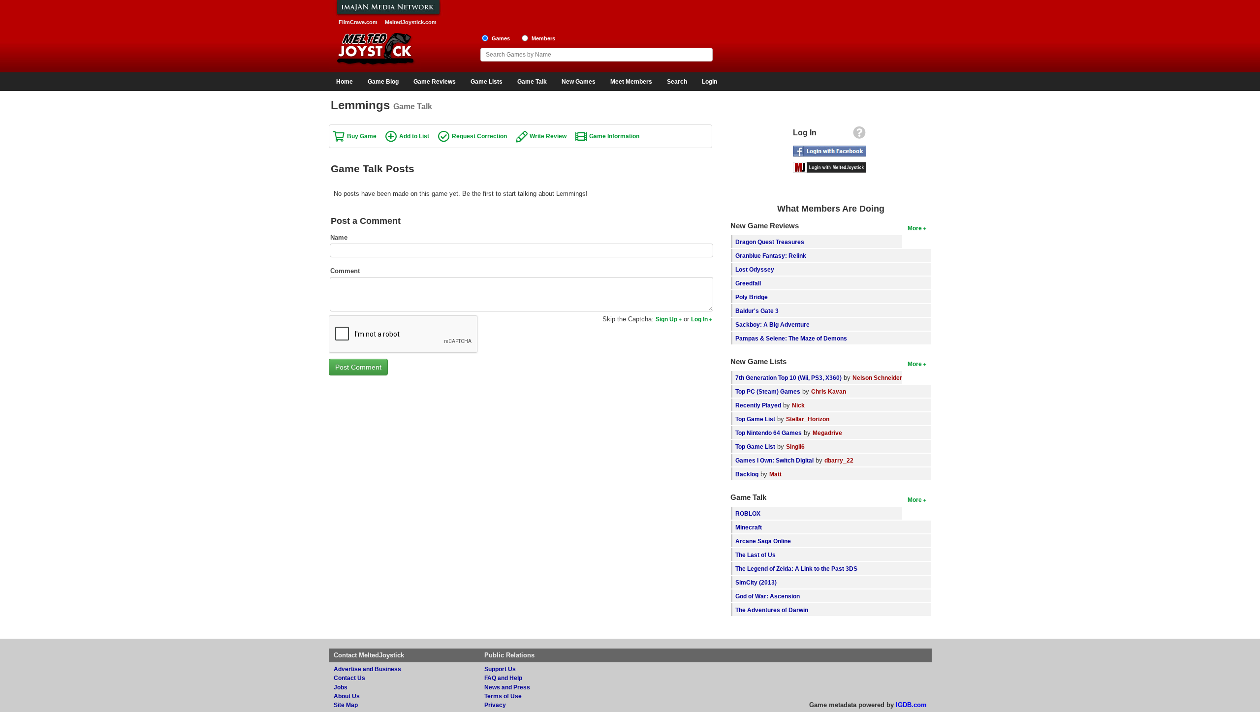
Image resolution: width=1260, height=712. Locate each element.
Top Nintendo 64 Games (768, 433)
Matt (775, 474)
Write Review (548, 136)
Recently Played (758, 405)
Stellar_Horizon (807, 419)
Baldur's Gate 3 (757, 311)
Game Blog (383, 81)
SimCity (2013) (756, 582)
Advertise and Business (367, 669)
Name (338, 237)
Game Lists (487, 81)
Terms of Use (503, 696)
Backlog (746, 474)
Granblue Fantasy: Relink (770, 255)
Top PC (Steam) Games (767, 391)
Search (677, 81)
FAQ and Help (503, 678)
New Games (579, 81)
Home (344, 81)
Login (709, 81)
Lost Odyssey (754, 269)
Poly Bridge (751, 297)
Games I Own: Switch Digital (774, 460)
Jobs (340, 687)
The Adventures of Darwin (771, 610)
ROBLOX (747, 513)
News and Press (507, 687)
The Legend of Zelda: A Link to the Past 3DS (796, 568)
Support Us (500, 669)
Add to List (414, 136)
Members (543, 38)
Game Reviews (434, 81)
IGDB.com (911, 705)
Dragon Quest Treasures (769, 242)
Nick (798, 405)
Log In (699, 319)
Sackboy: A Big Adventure (772, 324)
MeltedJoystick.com (411, 22)
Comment (345, 271)
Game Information (614, 136)
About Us (347, 696)
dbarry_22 (838, 460)
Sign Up (666, 319)
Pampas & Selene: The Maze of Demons (791, 338)
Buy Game (362, 136)
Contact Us (349, 678)
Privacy (495, 705)
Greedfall (748, 283)
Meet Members (631, 81)
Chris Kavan (828, 391)
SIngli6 (795, 446)
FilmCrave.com (358, 22)
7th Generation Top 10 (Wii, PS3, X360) (788, 377)
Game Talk (532, 81)
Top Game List (755, 419)
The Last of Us (755, 555)
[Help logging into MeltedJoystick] (859, 135)
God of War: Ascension (767, 596)
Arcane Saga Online (763, 541)
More (915, 228)
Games (501, 38)
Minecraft (748, 527)
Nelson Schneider (877, 377)
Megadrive (827, 433)
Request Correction (479, 136)
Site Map (346, 705)
